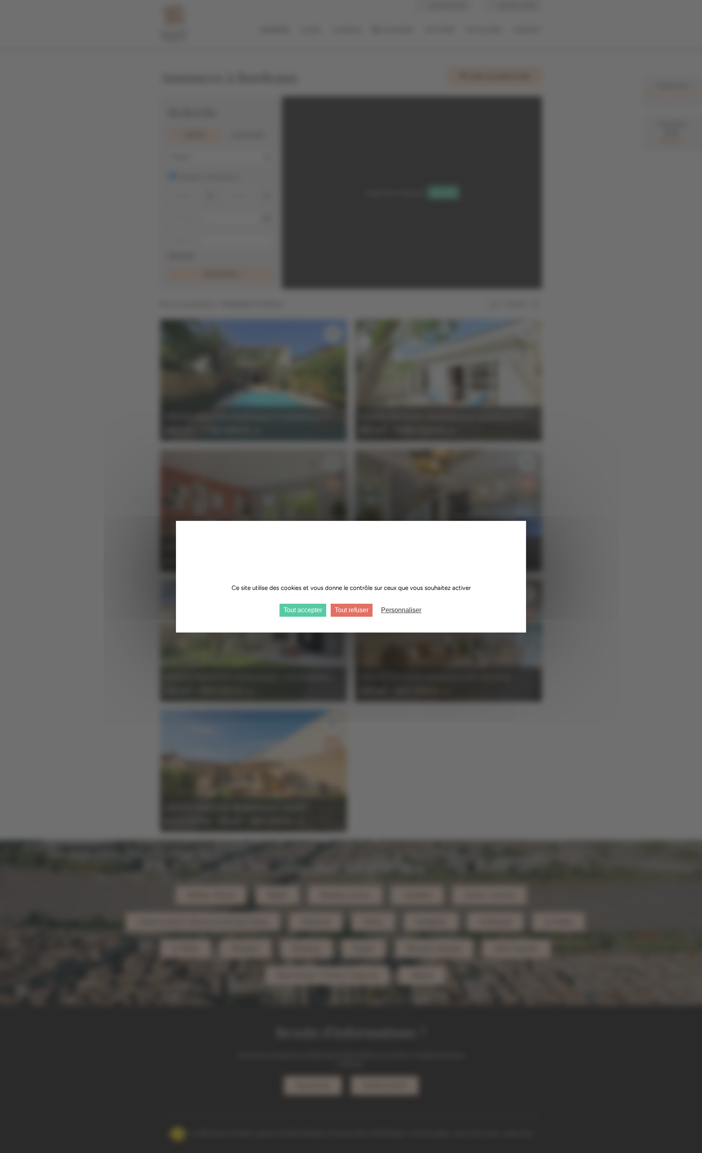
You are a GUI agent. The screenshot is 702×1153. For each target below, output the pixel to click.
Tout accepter (303, 610)
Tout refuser (351, 610)
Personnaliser (401, 610)
